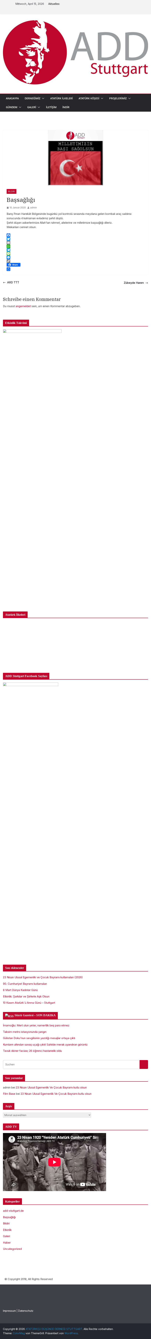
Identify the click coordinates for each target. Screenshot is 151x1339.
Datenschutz (25, 1310)
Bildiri (11, 191)
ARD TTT (13, 282)
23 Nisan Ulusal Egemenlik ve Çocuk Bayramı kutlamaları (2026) (43, 977)
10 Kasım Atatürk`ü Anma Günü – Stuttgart (29, 1002)
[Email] (75, 242)
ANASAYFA (12, 98)
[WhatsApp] (75, 246)
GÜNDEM (11, 107)
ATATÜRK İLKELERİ (61, 98)
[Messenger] (75, 257)
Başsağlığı (9, 1217)
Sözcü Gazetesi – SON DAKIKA (35, 1015)
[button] (42, 98)
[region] (75, 644)
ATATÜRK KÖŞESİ (89, 98)
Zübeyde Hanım (134, 282)
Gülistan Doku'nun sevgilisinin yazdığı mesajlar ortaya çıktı (39, 1038)
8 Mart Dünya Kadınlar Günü (20, 990)
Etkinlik (7, 1230)
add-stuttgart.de (13, 1210)
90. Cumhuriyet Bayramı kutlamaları (25, 983)
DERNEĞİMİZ (32, 98)
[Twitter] (75, 239)
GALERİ (31, 107)
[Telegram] (75, 250)
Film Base (9, 1093)
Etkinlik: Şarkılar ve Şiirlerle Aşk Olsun (26, 996)
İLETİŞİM (51, 107)
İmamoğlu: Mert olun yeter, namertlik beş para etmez (36, 1025)
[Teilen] (75, 269)
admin (33, 207)
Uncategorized (12, 1249)
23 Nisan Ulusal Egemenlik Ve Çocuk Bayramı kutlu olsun (51, 1087)
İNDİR (65, 107)
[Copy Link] (75, 261)
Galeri (6, 1236)
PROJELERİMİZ (118, 98)
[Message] (75, 254)
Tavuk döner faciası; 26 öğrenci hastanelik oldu (32, 1051)
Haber (7, 1242)
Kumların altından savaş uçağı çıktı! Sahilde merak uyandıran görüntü (45, 1044)
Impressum (9, 1310)
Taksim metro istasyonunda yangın (24, 1032)
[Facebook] (75, 235)
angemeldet (23, 306)
